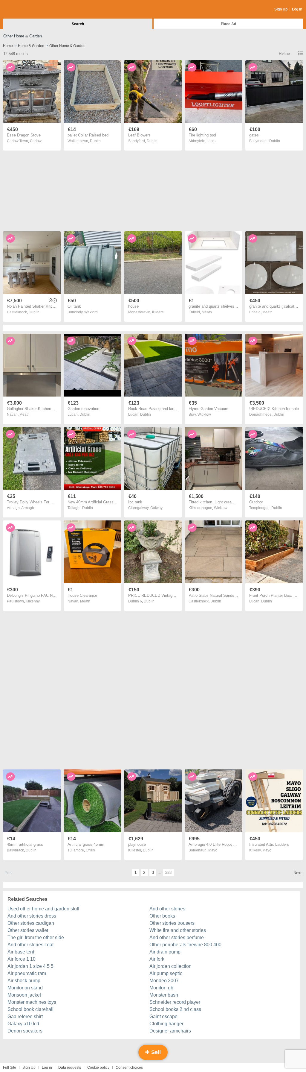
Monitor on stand (25, 987)
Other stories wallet (27, 930)
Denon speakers (24, 1030)
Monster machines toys (31, 1002)
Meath (207, 312)
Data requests (69, 1067)
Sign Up (280, 9)
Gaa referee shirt (25, 1016)
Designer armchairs (170, 1030)
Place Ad (228, 24)
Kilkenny (33, 601)
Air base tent (20, 951)
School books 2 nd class (175, 1009)
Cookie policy (98, 1067)
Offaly (90, 850)
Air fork (156, 959)
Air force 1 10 (21, 959)
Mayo (212, 850)
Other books (162, 915)
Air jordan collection (170, 966)
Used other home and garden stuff (43, 908)
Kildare (158, 312)
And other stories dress (31, 915)
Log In (297, 9)
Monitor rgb (161, 987)
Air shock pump (23, 980)
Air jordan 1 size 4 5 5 (30, 966)
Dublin (95, 141)
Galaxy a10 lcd (23, 1023)
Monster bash (163, 994)
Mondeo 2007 (164, 980)
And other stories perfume (176, 937)
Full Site (9, 1067)
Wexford (91, 312)
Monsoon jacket (24, 994)
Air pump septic (165, 973)
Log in (47, 1067)
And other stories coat (30, 944)
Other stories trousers (172, 923)
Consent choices (129, 1067)
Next (297, 873)
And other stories (167, 908)
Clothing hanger (166, 1023)
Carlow (36, 141)
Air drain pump (164, 951)
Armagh (27, 508)
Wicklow (204, 414)
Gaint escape (163, 1016)
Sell (155, 1052)
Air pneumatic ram (26, 973)
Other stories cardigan (30, 923)
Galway (156, 508)
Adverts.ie (26, 9)
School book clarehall (30, 1009)
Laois (210, 141)
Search (78, 24)
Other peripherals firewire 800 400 (185, 944)
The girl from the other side (35, 937)
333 (168, 872)
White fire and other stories (177, 930)
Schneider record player (174, 1002)
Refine (284, 53)
